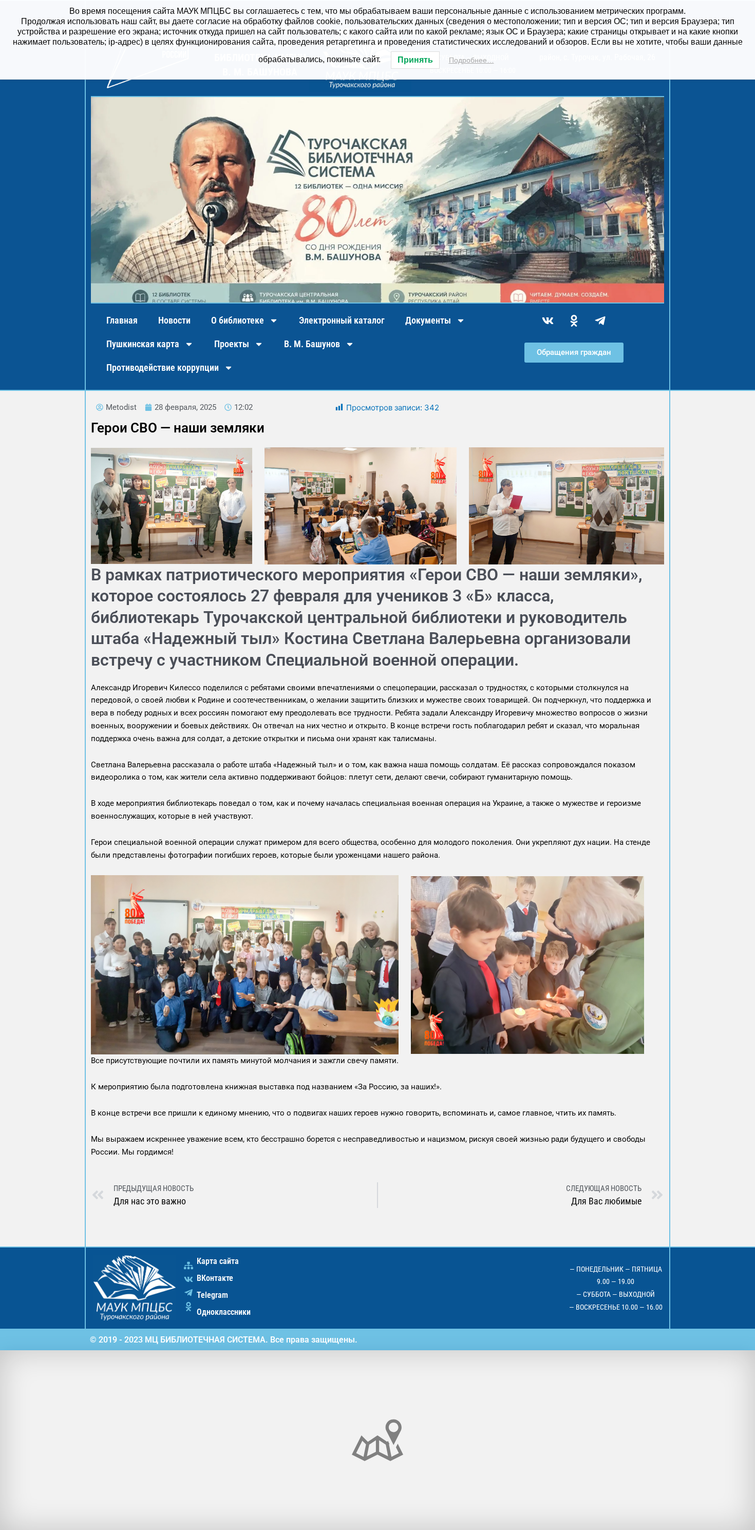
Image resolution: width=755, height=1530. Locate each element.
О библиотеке (237, 320)
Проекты (231, 343)
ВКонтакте (215, 1278)
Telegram (212, 1295)
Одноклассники (224, 1312)
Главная (122, 320)
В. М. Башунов (312, 343)
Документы (428, 320)
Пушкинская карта (142, 343)
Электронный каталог (342, 320)
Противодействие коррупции (162, 367)
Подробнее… (471, 60)
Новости (174, 320)
